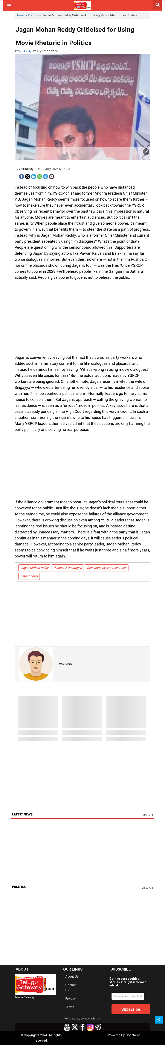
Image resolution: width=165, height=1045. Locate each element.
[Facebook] (21, 176)
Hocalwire (132, 1035)
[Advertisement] (115, 39)
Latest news (29, 576)
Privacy (70, 999)
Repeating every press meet (107, 568)
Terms (69, 1007)
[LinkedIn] (33, 176)
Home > (22, 15)
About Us (72, 976)
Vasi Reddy (24, 51)
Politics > (35, 15)
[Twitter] (27, 176)
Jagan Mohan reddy (34, 568)
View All (148, 815)
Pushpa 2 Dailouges (67, 568)
